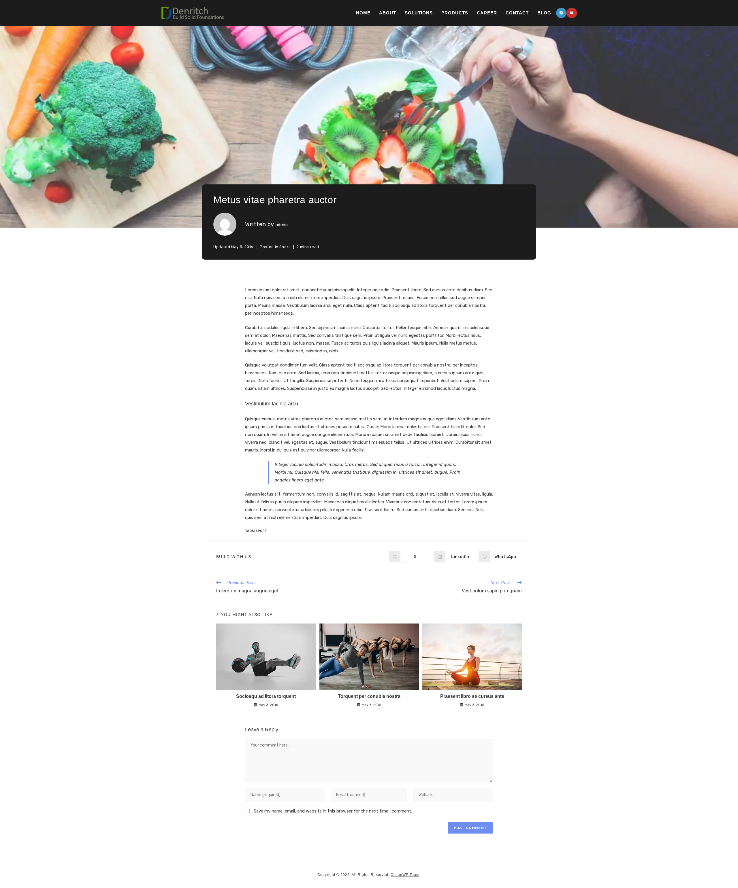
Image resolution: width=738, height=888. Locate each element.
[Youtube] (571, 13)
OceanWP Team (405, 875)
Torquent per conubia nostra (369, 696)
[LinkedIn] (561, 13)
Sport (284, 247)
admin (282, 224)
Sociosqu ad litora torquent (266, 696)
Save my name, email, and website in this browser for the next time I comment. (333, 811)
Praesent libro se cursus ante (472, 696)
